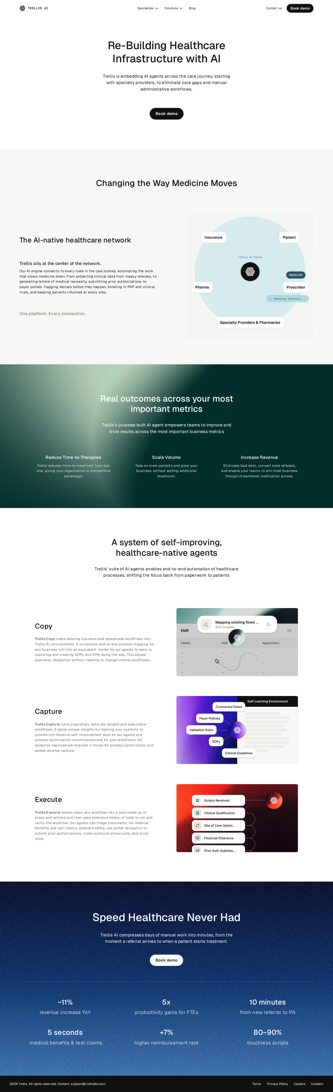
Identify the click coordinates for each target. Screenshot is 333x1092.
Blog (192, 8)
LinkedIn (317, 1084)
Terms (256, 1084)
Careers (299, 1084)
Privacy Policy (277, 1084)
